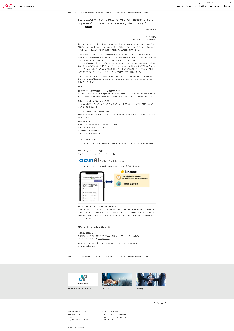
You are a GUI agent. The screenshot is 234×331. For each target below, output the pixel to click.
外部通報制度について (74, 314)
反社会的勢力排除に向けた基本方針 (78, 320)
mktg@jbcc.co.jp (89, 246)
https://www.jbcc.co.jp (107, 206)
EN (202, 2)
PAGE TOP (229, 325)
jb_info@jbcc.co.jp (103, 239)
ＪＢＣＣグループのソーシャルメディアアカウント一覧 (119, 317)
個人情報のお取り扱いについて (77, 312)
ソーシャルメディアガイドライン (112, 312)
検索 (230, 2)
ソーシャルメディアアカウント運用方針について (117, 314)
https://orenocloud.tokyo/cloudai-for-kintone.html (95, 154)
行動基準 (70, 317)
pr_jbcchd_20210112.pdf (99, 227)
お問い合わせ (194, 2)
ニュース (180, 6)
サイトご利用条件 (107, 320)
